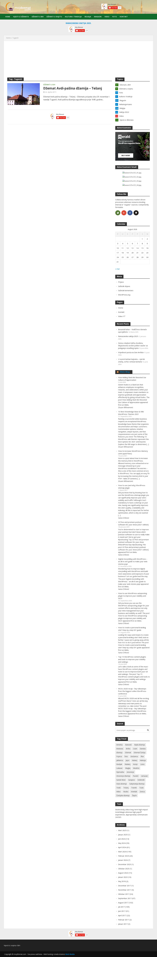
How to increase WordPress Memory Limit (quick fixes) (133, 452)
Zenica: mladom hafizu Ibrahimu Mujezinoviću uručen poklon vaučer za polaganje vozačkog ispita (133, 345)
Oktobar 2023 (123, 868)
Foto (114, 17)
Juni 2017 (121, 911)
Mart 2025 (122, 830)
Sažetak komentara (125, 290)
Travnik (134, 788)
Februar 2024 (123, 856)
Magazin (97, 17)
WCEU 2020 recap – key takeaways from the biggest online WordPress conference (132, 691)
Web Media (70, 954)
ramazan (144, 776)
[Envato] (117, 212)
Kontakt (124, 17)
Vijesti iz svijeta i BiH (12, 945)
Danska (143, 749)
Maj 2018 (122, 881)
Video (106, 17)
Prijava (121, 282)
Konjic (135, 764)
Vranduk (134, 791)
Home (7, 17)
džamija (119, 752)
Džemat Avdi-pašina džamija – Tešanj (72, 88)
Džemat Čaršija (139, 752)
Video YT (121, 316)
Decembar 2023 (124, 864)
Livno (142, 764)
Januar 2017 (123, 924)
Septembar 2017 (125, 898)
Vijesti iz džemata (21, 17)
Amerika (119, 745)
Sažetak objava (124, 286)
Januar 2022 (123, 877)
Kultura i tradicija (73, 17)
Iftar (142, 756)
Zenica (142, 791)
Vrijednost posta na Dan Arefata (131, 352)
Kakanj (134, 760)
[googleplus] (123, 212)
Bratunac (119, 749)
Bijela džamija (139, 745)
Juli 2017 (121, 907)
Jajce (127, 760)
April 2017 (122, 915)
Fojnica (119, 756)
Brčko (128, 749)
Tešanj (125, 788)
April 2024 (122, 847)
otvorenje (130, 772)
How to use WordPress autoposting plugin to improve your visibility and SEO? (132, 595)
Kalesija (143, 760)
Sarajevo (131, 780)
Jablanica (119, 760)
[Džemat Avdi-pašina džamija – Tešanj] (23, 94)
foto (126, 756)
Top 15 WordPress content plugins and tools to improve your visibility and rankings (132, 659)
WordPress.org (124, 295)
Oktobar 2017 (123, 894)
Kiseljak (119, 764)
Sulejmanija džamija (136, 784)
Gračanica (134, 756)
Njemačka (120, 772)
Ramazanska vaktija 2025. (128, 336)
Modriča (136, 768)
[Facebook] (130, 212)
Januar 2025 (123, 834)
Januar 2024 (123, 860)
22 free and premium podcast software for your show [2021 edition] (133, 523)
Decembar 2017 (124, 885)
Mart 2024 (122, 851)
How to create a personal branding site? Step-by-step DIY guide (132, 628)
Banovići (128, 745)
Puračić (135, 776)
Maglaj (127, 768)
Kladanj (127, 764)
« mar (117, 269)
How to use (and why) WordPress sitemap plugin (131, 486)
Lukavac (119, 768)
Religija (88, 17)
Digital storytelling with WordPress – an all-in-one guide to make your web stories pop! (132, 561)
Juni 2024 (121, 839)
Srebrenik (141, 780)
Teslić (118, 788)
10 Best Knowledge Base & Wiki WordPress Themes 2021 (131, 412)
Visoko (125, 791)
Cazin (135, 749)
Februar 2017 (123, 920)
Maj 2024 (122, 843)
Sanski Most (121, 780)
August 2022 (123, 873)
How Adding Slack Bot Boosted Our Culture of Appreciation (132, 378)
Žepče (134, 795)
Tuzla (141, 788)
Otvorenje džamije (123, 776)
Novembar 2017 (124, 890)
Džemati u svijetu (54, 17)
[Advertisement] (78, 59)
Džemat (128, 752)
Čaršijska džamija (122, 795)
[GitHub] (136, 212)
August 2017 (123, 902)
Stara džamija (121, 784)
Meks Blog (125, 372)
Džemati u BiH (38, 17)
